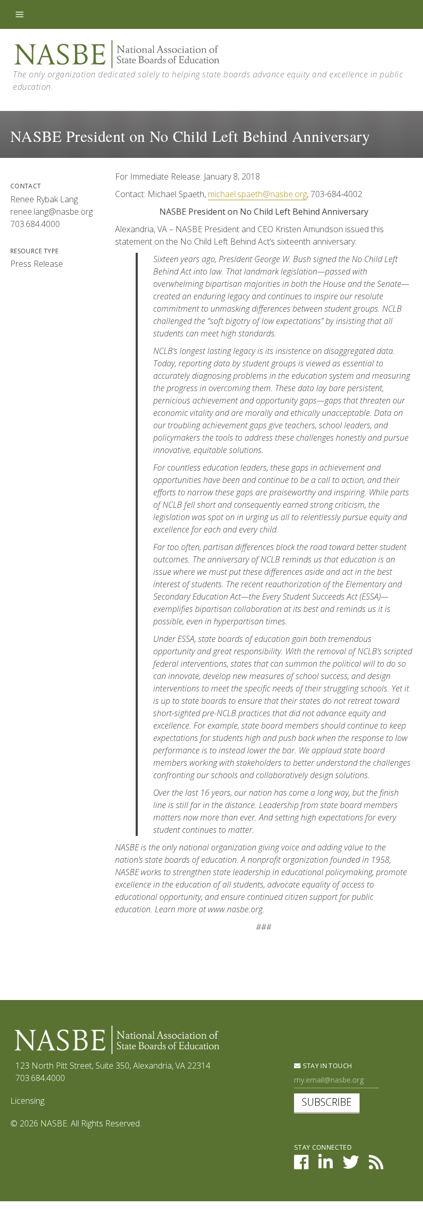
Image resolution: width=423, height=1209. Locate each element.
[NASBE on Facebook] (301, 1165)
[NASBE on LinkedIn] (325, 1165)
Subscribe (327, 1102)
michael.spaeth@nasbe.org (257, 194)
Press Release (36, 263)
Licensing (27, 1100)
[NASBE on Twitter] (351, 1165)
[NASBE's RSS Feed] (376, 1165)
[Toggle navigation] (19, 14)
